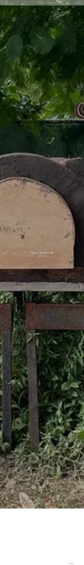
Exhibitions (59, 2)
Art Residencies (50, 2)
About (43, 2)
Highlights (67, 2)
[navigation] (72, 563)
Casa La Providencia (77, 2)
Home (39, 2)
